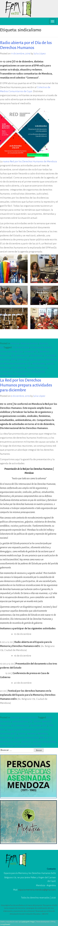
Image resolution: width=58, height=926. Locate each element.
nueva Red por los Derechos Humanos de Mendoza (30, 161)
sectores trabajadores (44, 741)
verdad (4, 375)
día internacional (20, 355)
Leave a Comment (17, 375)
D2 (37, 351)
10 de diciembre (20, 347)
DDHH (37, 721)
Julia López (40, 53)
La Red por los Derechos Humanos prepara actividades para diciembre (26, 385)
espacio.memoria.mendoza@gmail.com (37, 890)
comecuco (29, 351)
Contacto (51, 869)
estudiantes (38, 363)
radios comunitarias (37, 367)
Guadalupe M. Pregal (28, 922)
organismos (6, 737)
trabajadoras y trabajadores (30, 371)
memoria (5, 367)
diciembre (35, 725)
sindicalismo (7, 371)
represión (26, 741)
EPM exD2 (22, 359)
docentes (5, 359)
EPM (13, 359)
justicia (50, 363)
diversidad (49, 355)
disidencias (36, 355)
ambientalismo (20, 721)
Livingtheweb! (5, 924)
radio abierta (18, 367)
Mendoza (43, 733)
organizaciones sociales (26, 737)
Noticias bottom (29, 343)
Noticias (14, 343)
